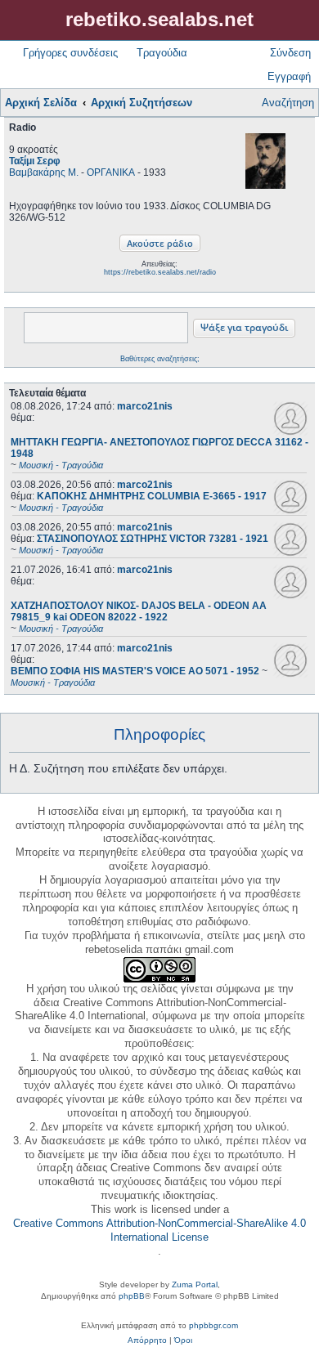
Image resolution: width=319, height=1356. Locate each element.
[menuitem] (147, 1340)
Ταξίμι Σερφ (35, 161)
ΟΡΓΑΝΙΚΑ (111, 172)
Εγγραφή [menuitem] (289, 76)
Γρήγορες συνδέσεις (70, 53)
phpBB (132, 1295)
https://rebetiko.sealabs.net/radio (160, 272)
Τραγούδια (162, 53)
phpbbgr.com (213, 1325)
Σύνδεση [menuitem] (290, 53)
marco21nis (145, 406)
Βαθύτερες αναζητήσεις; (160, 359)
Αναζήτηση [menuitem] (288, 102)
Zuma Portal (195, 1284)
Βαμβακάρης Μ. (44, 172)
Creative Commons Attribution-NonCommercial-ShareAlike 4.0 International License (159, 1230)
